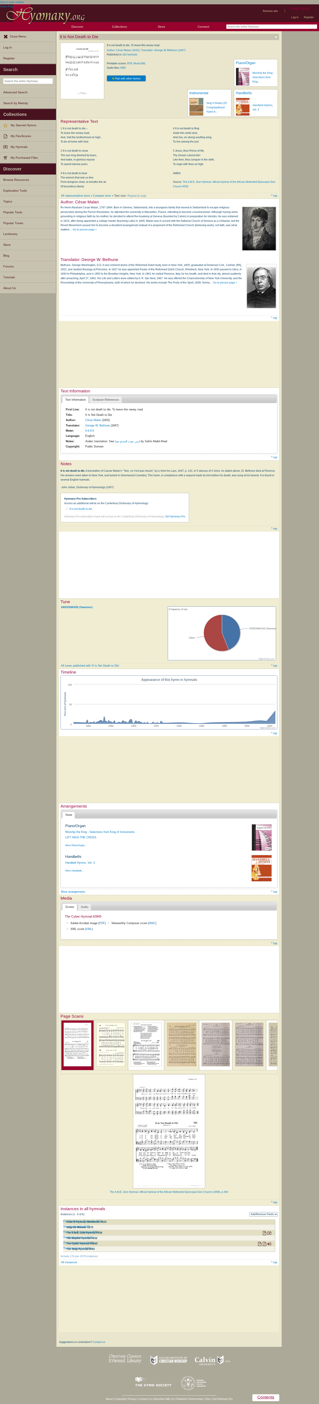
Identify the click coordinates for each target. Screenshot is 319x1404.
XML (89, 929)
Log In (7, 47)
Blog (6, 255)
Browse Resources (16, 179)
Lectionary (10, 234)
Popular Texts (12, 212)
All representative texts (75, 195)
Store (161, 26)
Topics (7, 201)
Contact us (99, 1342)
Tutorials (9, 277)
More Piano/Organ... (76, 845)
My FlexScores (21, 136)
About (109, 1399)
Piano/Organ (245, 63)
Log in (295, 17)
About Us (9, 288)
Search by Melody (15, 103)
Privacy (132, 1399)
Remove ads (270, 11)
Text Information (75, 399)
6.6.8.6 (89, 430)
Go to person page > (85, 229)
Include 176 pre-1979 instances (79, 1256)
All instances (69, 1262)
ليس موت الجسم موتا (127, 441)
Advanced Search (15, 92)
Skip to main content (12, 2)
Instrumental (198, 93)
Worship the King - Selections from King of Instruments (100, 832)
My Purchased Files (24, 157)
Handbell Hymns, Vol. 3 (80, 862)
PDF (129, 63)
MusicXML (139, 63)
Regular (132, 195)
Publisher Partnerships (189, 1399)
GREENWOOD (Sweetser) (77, 607)
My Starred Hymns (23, 125)
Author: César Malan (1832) (123, 50)
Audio (84, 906)
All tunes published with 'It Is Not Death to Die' (90, 665)
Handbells (244, 93)
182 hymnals (129, 54)
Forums (8, 266)
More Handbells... (74, 870)
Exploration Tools (15, 190)
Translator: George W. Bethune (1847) (163, 50)
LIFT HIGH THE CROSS (80, 837)
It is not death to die (80, 508)
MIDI (123, 67)
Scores (69, 906)
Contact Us (145, 1399)
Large (142, 195)
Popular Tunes (13, 223)
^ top (274, 195)
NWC (152, 923)
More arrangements (73, 891)
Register (309, 17)
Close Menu (18, 36)
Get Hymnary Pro (175, 516)
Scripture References (105, 399)
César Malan (93, 420)
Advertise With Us (163, 1399)
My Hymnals (19, 147)
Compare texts (102, 195)
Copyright (120, 1399)
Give (207, 1399)
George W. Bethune (97, 425)
